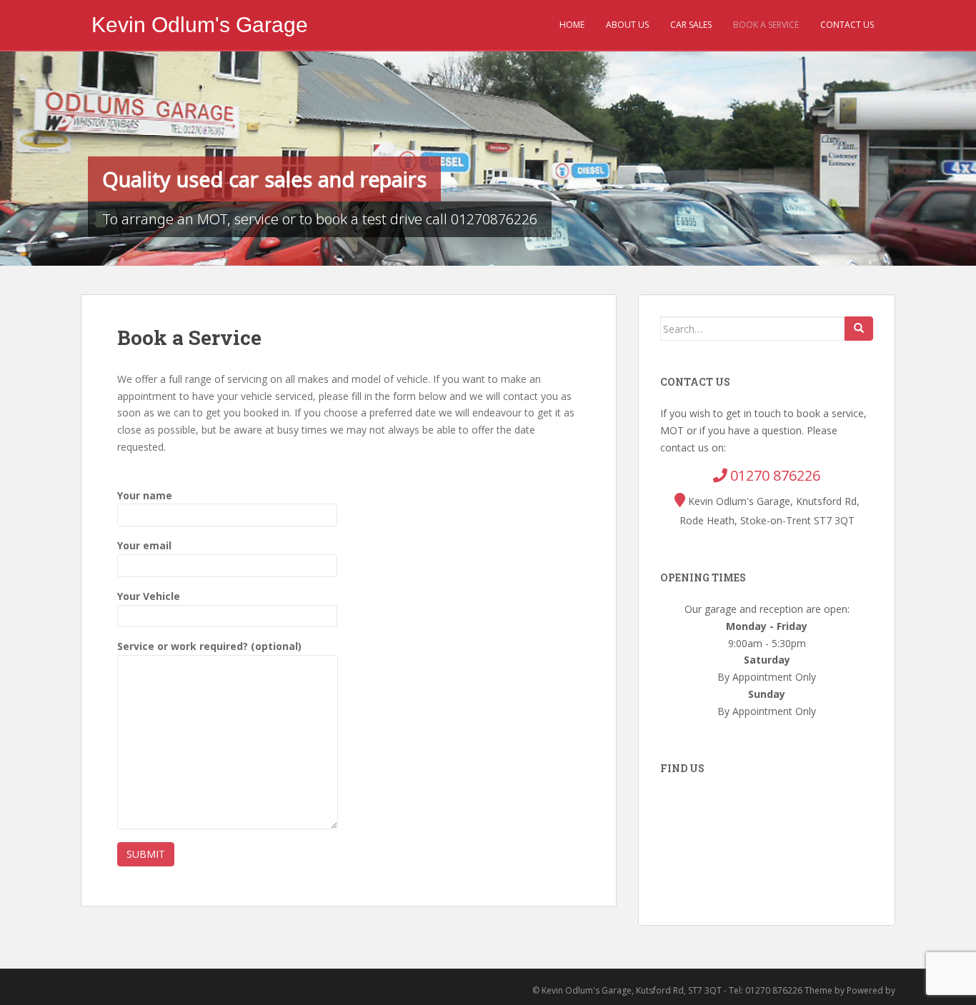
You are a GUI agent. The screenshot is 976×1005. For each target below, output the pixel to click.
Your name (144, 495)
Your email (144, 545)
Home (571, 25)
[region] (488, 158)
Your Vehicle (148, 596)
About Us (627, 25)
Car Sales (691, 25)
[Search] (859, 328)
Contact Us (847, 25)
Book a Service (766, 25)
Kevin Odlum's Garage (199, 24)
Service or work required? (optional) (209, 646)
